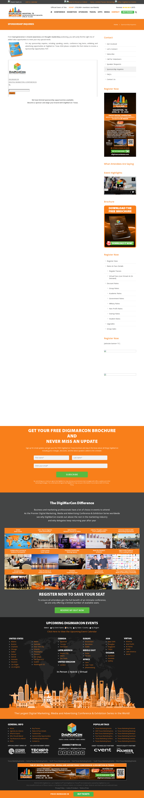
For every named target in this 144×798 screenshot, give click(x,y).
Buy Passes (36, 728)
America (129, 641)
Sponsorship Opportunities (41, 736)
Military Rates (114, 303)
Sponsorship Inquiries (115, 69)
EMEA (128, 649)
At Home (129, 646)
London (63, 665)
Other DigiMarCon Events (127, 2)
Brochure (109, 201)
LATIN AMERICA (65, 651)
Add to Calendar (31, 2)
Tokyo (110, 649)
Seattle (36, 662)
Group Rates (114, 288)
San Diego (37, 657)
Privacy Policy (59, 788)
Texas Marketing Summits (126, 738)
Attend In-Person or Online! (77, 2)
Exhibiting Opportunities (40, 738)
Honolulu (14, 659)
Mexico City (64, 653)
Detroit (13, 657)
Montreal (63, 642)
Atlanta (13, 642)
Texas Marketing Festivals (126, 728)
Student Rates (114, 319)
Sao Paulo (63, 658)
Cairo (87, 662)
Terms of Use (84, 788)
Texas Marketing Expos (103, 741)
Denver (13, 654)
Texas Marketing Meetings (127, 731)
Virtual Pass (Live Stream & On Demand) (121, 277)
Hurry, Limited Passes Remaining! (102, 2)
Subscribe (110, 54)
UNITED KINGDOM (66, 662)
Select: (46, 628)
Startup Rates (114, 313)
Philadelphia (38, 652)
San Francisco (39, 659)
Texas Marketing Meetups (126, 733)
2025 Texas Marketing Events (104, 731)
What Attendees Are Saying (119, 163)
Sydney (110, 661)
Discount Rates (113, 283)
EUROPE (87, 639)
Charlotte (14, 647)
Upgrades (111, 324)
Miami (36, 642)
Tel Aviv (88, 656)
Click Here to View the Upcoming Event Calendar (72, 631)
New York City (39, 647)
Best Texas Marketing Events (104, 733)
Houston (14, 662)
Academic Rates (115, 293)
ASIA (108, 639)
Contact (108, 37)
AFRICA (86, 660)
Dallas (13, 652)
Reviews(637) (125, 7)
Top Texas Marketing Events (104, 736)
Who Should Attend (16, 736)
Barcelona (88, 644)
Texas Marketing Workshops (127, 741)
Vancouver (64, 647)
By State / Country (81, 628)
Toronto (63, 644)
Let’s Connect (112, 49)
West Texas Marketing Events (126, 761)
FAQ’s (109, 74)
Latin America (131, 652)
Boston (13, 644)
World (128, 654)
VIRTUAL (128, 639)
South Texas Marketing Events (103, 761)
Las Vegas (14, 664)
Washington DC (39, 664)
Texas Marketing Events (103, 728)
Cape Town (89, 665)
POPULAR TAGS (101, 725)
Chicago (14, 649)
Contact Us (111, 79)
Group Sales (111, 329)
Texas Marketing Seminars (127, 736)
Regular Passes (115, 271)
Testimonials (36, 733)
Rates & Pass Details (115, 266)
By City (69, 628)
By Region (95, 628)
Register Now (111, 88)
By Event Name (58, 628)
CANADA (62, 639)
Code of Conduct (72, 788)
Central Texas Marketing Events (37, 761)
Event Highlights (113, 172)
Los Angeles (15, 667)
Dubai (87, 653)
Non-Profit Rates (116, 308)
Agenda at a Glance (16, 731)
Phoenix (37, 654)
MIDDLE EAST (89, 651)
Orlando (37, 649)
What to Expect (15, 733)
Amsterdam (89, 642)
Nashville (37, 644)
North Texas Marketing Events (60, 761)
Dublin (87, 647)
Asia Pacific (130, 644)
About (12, 728)
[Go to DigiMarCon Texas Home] (15, 18)
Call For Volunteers (114, 59)
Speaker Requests (114, 64)
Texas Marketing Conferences (104, 738)
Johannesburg (90, 667)
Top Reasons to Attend (17, 738)
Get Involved (112, 44)
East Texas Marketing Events (82, 761)
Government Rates (116, 298)
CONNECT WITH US (71, 745)
